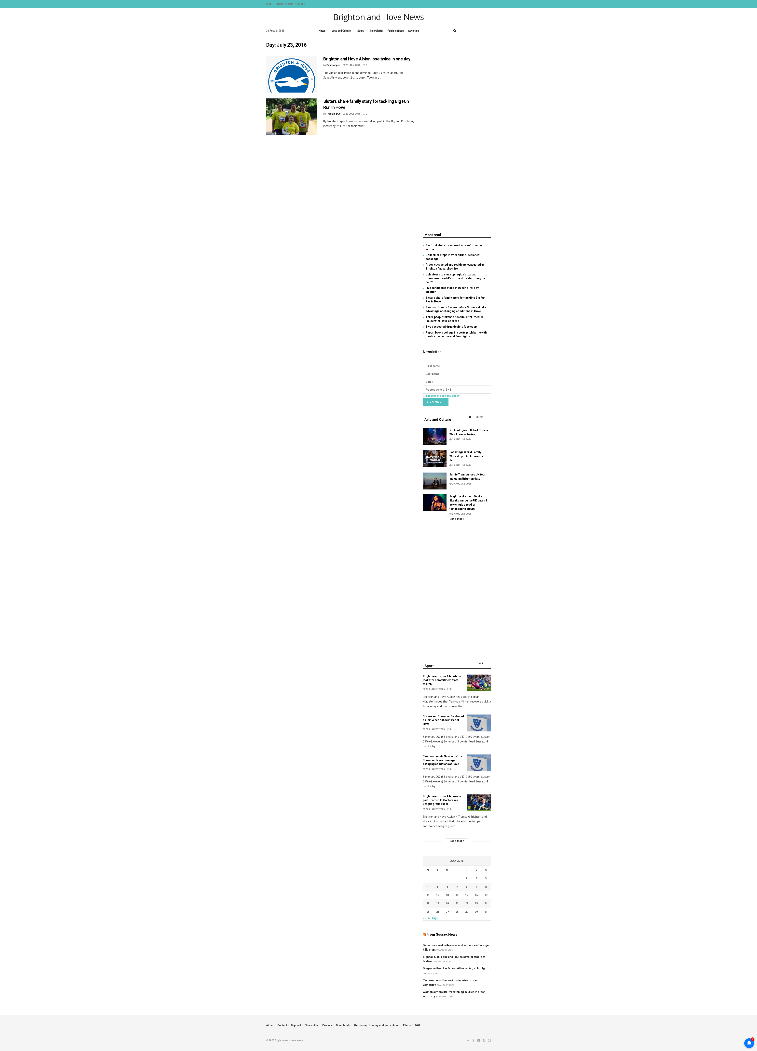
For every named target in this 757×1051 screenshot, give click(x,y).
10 (486, 886)
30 (476, 911)
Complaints (343, 1025)
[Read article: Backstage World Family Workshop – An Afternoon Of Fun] (435, 458)
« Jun (426, 918)
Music (480, 417)
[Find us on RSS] (483, 31)
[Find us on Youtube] (476, 31)
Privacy (327, 1025)
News (322, 30)
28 (457, 911)
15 (466, 894)
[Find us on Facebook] (462, 31)
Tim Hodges (333, 65)
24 (486, 903)
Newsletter (300, 4)
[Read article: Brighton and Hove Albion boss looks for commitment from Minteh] (479, 683)
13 (447, 894)
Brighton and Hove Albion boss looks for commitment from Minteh (442, 680)
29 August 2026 (461, 439)
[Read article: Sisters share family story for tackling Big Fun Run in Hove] (291, 116)
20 (447, 903)
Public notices (396, 30)
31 (486, 911)
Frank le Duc (333, 113)
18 (428, 903)
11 (428, 894)
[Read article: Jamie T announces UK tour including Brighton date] (435, 481)
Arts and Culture (341, 30)
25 (428, 911)
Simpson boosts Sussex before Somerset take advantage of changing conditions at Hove (442, 760)
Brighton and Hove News (378, 17)
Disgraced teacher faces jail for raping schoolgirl (455, 968)
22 (466, 903)
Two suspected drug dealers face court (451, 326)
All (470, 417)
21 (457, 903)
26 (437, 911)
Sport (360, 30)
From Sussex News (441, 934)
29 (466, 911)
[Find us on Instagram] (489, 31)
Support (289, 4)
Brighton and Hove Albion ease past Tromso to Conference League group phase (442, 800)
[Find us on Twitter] (469, 31)
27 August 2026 (461, 483)
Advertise (413, 30)
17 (486, 894)
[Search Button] (454, 31)
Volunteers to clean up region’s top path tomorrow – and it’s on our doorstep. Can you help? (455, 278)
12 (437, 894)
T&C (417, 1025)
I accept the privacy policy (443, 395)
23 (476, 903)
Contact (279, 4)
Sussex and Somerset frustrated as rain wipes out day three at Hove (443, 720)
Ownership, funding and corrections (376, 1025)
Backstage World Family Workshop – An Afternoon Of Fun (468, 456)
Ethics (407, 1025)
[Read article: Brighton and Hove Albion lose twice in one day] (291, 74)
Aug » (435, 918)
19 (437, 903)
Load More (457, 519)
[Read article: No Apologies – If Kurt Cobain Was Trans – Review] (435, 436)
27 (447, 911)
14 (457, 894)
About (268, 4)
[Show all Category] (488, 417)
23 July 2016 (352, 65)
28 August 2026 (461, 465)
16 (476, 894)
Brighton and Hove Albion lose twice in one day (366, 59)
